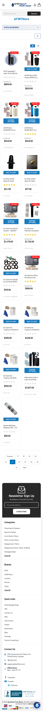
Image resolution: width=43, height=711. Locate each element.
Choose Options (11, 121)
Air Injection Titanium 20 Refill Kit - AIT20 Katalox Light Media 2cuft (10, 379)
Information (8, 628)
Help (6, 617)
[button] (37, 705)
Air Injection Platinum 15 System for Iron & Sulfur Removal (31, 231)
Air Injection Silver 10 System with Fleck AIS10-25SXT (31, 277)
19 (29, 456)
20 (35, 456)
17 (18, 456)
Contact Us (8, 613)
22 (12, 462)
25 (31, 462)
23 (19, 462)
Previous (10, 456)
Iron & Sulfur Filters (11, 536)
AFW (6, 570)
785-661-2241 (12, 660)
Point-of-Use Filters (11, 540)
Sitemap (7, 636)
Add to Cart (32, 69)
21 (6, 462)
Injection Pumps (10, 532)
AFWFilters (8, 574)
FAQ (5, 609)
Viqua (6, 586)
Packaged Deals (10, 552)
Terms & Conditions (11, 640)
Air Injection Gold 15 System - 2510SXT (10, 229)
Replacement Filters (11, 544)
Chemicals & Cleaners (12, 528)
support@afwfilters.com (16, 664)
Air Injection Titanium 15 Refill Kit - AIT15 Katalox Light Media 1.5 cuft (31, 330)
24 (25, 462)
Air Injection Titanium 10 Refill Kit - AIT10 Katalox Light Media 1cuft (11, 330)
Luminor (7, 578)
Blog (6, 632)
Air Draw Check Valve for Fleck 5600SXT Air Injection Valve (30, 182)
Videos (6, 625)
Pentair (7, 582)
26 (37, 462)
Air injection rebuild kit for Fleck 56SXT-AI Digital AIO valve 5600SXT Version (10, 282)
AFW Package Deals (11, 605)
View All (7, 556)
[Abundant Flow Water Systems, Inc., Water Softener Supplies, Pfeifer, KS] (20, 694)
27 (16, 467)
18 (23, 456)
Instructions (8, 621)
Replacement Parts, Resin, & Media (17, 548)
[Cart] (39, 5)
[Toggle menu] (6, 5)
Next (24, 467)
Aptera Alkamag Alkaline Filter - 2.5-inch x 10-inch (10, 427)
